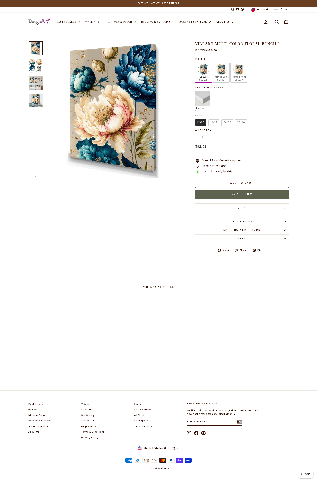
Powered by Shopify (158, 468)
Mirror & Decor (120, 21)
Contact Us (87, 420)
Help (242, 238)
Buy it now (242, 194)
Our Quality (87, 415)
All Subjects (141, 420)
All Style (139, 415)
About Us (223, 21)
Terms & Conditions (92, 432)
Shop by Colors (143, 426)
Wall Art (92, 21)
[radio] (203, 73)
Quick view (59, 356)
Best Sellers (67, 21)
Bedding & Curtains (156, 21)
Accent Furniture (193, 21)
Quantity (203, 130)
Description (242, 221)
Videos (85, 404)
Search (138, 404)
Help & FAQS (88, 426)
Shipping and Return (242, 230)
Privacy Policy (89, 437)
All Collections (142, 409)
